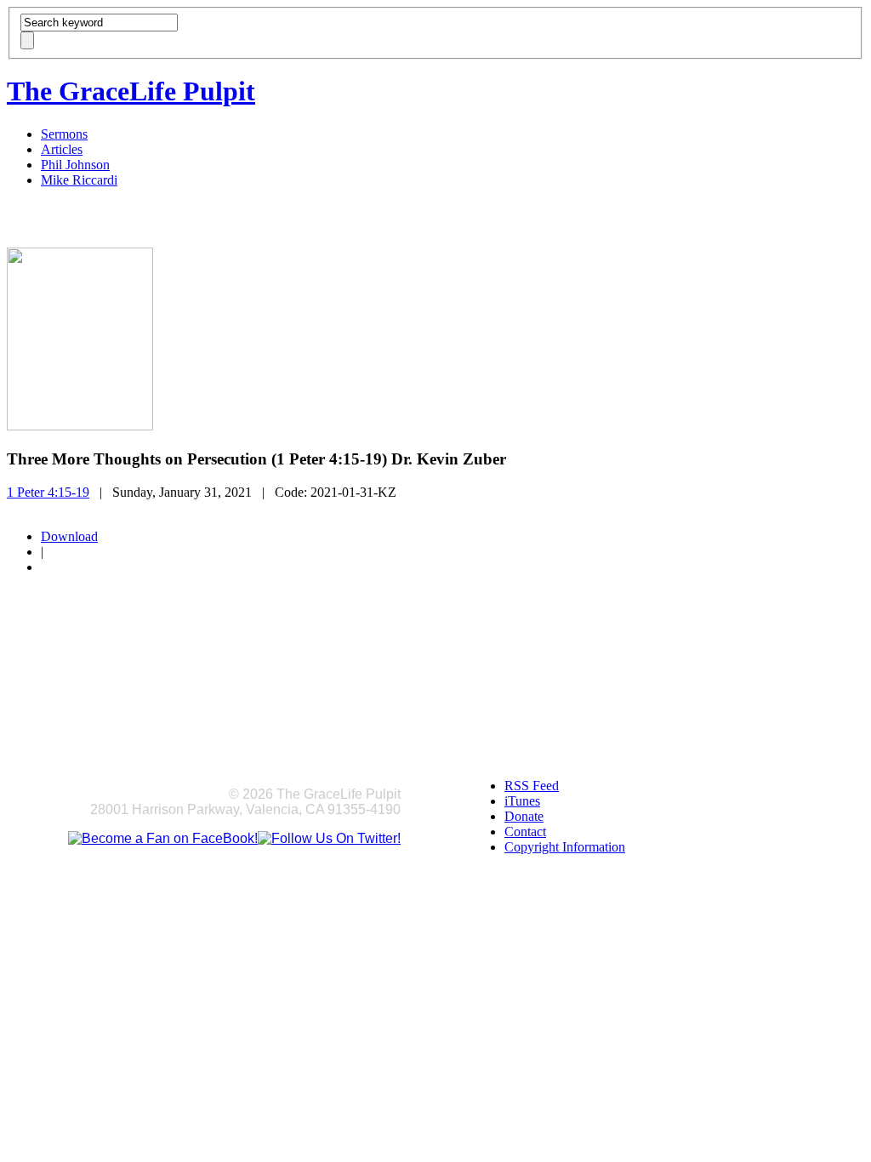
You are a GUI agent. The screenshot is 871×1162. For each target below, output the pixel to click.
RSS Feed (531, 785)
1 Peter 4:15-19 (48, 492)
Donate (524, 816)
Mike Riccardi (79, 180)
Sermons (64, 134)
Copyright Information (564, 847)
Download (69, 536)
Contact (525, 831)
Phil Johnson (75, 164)
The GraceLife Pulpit (131, 91)
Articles (62, 149)
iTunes (522, 801)
